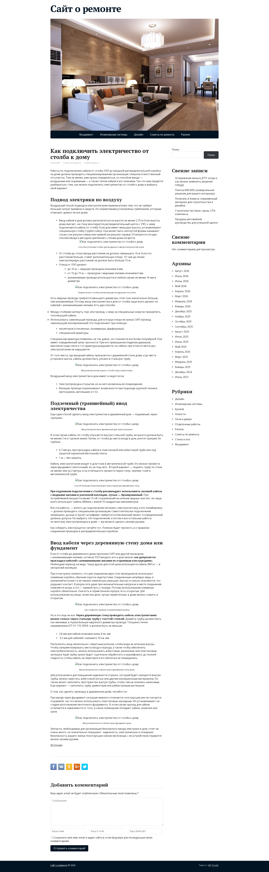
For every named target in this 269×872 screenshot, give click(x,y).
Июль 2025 (181, 336)
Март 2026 (181, 296)
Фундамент (86, 134)
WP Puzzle (213, 865)
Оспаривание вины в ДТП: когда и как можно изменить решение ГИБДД (196, 181)
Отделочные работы (187, 424)
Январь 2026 (182, 306)
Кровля (179, 409)
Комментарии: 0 (91, 163)
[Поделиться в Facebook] (53, 767)
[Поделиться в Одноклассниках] (69, 767)
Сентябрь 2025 (184, 326)
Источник (56, 745)
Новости (180, 414)
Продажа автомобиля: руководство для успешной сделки (196, 220)
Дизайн (138, 134)
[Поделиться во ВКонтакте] (61, 767)
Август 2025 (182, 331)
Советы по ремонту (162, 134)
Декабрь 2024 (183, 372)
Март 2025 (181, 357)
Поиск (175, 149)
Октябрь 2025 (183, 321)
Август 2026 (182, 271)
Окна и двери (183, 419)
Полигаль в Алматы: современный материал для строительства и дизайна (196, 202)
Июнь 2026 (182, 281)
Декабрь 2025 (183, 311)
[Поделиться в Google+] (77, 767)
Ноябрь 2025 (182, 316)
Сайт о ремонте (85, 8)
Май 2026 (180, 286)
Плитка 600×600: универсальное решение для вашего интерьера (195, 191)
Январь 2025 (182, 367)
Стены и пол (182, 439)
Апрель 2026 (182, 291)
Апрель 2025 (182, 351)
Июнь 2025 (182, 341)
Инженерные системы (113, 134)
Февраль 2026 (183, 301)
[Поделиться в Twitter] (85, 767)
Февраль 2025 (183, 362)
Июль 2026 (181, 276)
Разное (185, 134)
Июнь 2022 (182, 377)
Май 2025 (180, 346)
